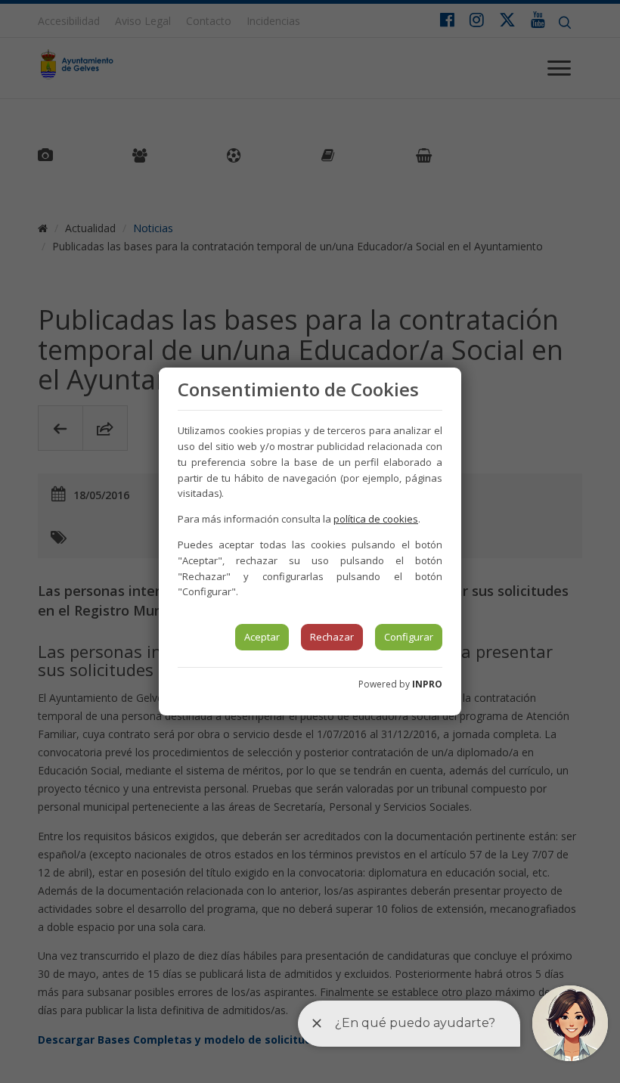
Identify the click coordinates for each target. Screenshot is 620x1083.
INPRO (427, 684)
